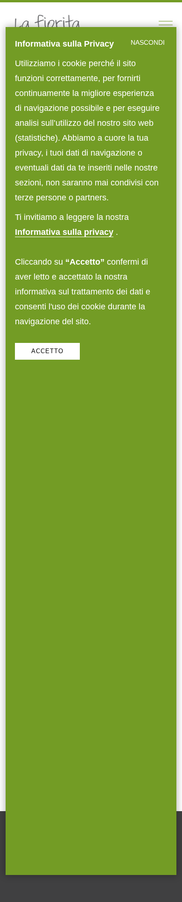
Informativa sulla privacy (64, 232)
